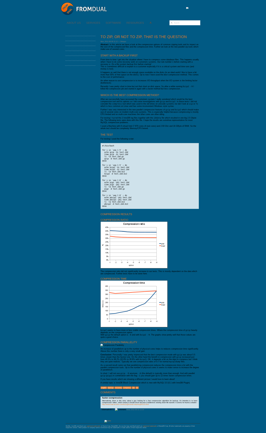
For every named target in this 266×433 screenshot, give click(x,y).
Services (93, 22)
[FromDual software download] (150, 22)
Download (74, 58)
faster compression (112, 397)
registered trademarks (94, 426)
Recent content (78, 63)
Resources (135, 22)
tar (137, 388)
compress (127, 388)
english (103, 388)
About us (74, 22)
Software (113, 22)
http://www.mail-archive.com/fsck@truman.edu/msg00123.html (125, 404)
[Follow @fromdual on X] (108, 421)
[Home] (84, 17)
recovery (118, 388)
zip (133, 388)
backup (110, 388)
